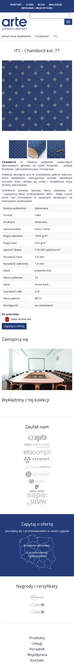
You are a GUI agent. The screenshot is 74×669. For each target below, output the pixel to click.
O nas (30, 4)
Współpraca (37, 654)
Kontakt (16, 4)
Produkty (37, 638)
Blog (41, 4)
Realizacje (55, 4)
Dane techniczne (21, 319)
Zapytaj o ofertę (14, 326)
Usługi (37, 643)
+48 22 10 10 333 (43, 8)
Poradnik (37, 649)
